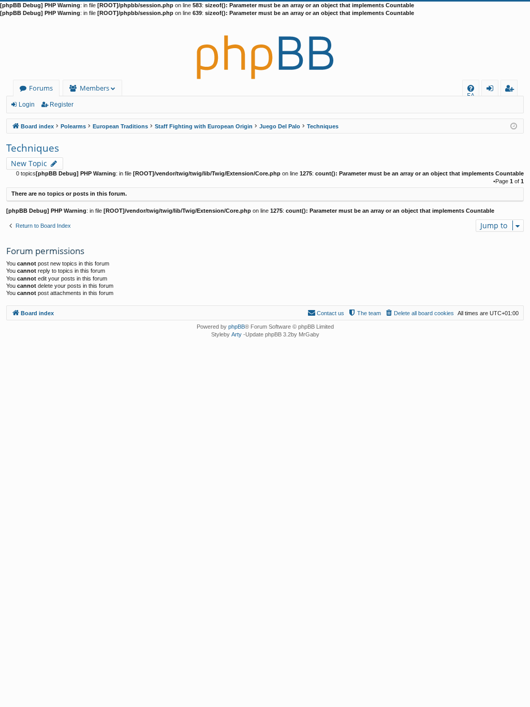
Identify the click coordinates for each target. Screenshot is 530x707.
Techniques (32, 148)
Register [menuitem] (511, 89)
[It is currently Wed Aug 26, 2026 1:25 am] (513, 125)
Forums (41, 88)
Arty (236, 334)
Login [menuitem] (492, 89)
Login (27, 104)
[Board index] (265, 49)
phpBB (236, 326)
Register (61, 104)
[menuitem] (471, 88)
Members (94, 88)
